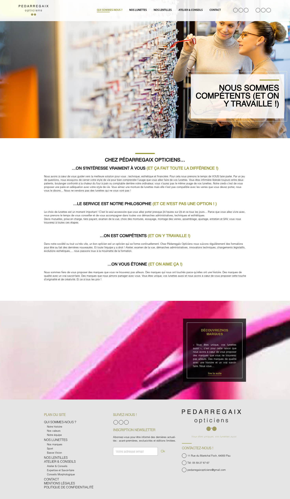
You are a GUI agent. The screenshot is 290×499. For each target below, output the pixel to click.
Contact (215, 10)
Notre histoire (54, 426)
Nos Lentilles (163, 10)
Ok (163, 451)
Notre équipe (54, 434)
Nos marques (54, 444)
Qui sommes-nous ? (109, 10)
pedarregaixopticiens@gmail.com (206, 469)
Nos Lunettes (138, 10)
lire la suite (215, 373)
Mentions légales (59, 483)
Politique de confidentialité (69, 487)
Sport (50, 448)
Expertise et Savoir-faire (60, 470)
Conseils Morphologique (61, 474)
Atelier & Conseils (191, 10)
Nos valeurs (54, 430)
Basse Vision (54, 452)
